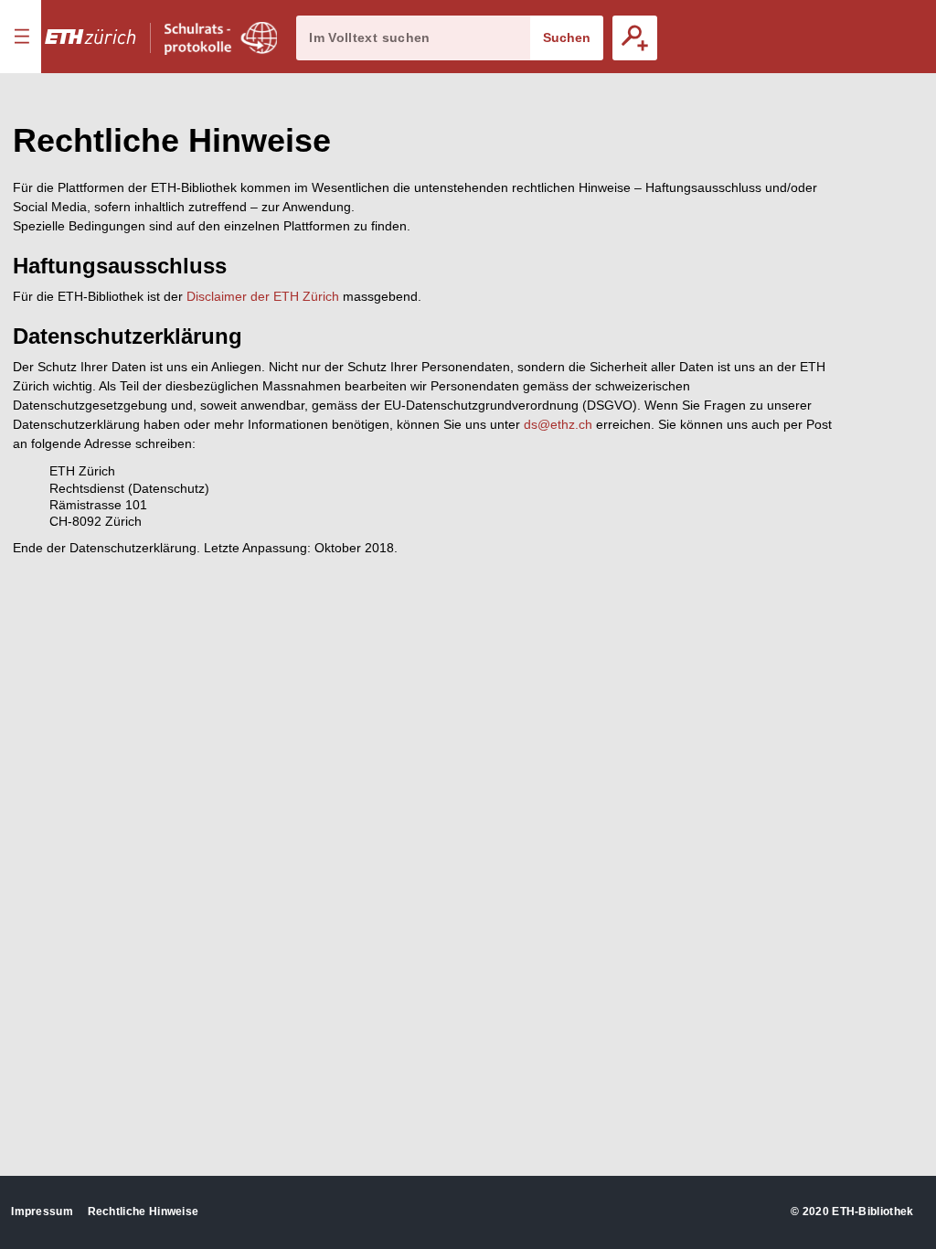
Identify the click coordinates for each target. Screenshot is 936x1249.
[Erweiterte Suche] (634, 38)
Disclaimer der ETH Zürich (262, 296)
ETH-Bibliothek (872, 1211)
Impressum (42, 1211)
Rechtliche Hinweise (143, 1211)
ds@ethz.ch (558, 424)
